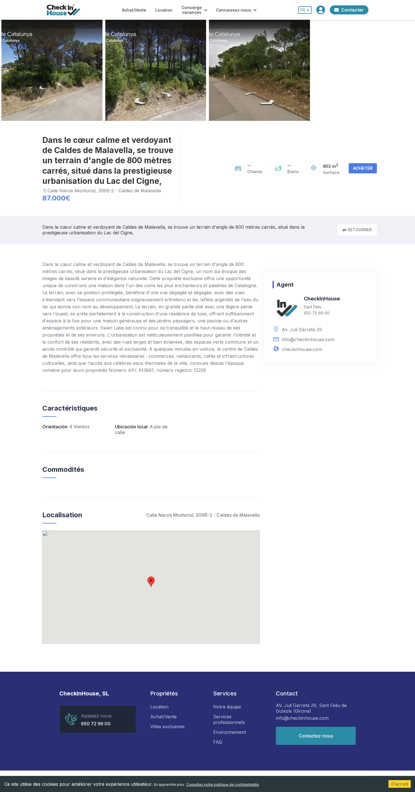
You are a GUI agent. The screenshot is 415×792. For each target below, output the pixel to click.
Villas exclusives (167, 726)
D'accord (399, 784)
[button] (151, 582)
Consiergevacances (192, 10)
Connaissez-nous (233, 10)
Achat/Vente (134, 10)
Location (163, 10)
